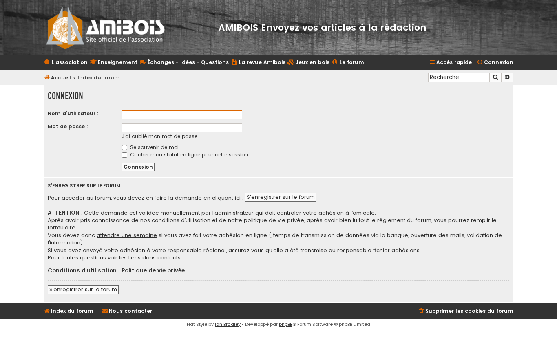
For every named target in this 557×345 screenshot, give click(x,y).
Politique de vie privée (153, 271)
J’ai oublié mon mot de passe (159, 136)
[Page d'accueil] (111, 27)
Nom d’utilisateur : (73, 113)
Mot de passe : (68, 126)
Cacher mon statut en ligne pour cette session (188, 154)
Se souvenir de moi (153, 147)
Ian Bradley (228, 324)
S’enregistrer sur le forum (83, 289)
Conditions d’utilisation (82, 271)
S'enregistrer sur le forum (281, 197)
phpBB (285, 324)
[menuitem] (308, 62)
